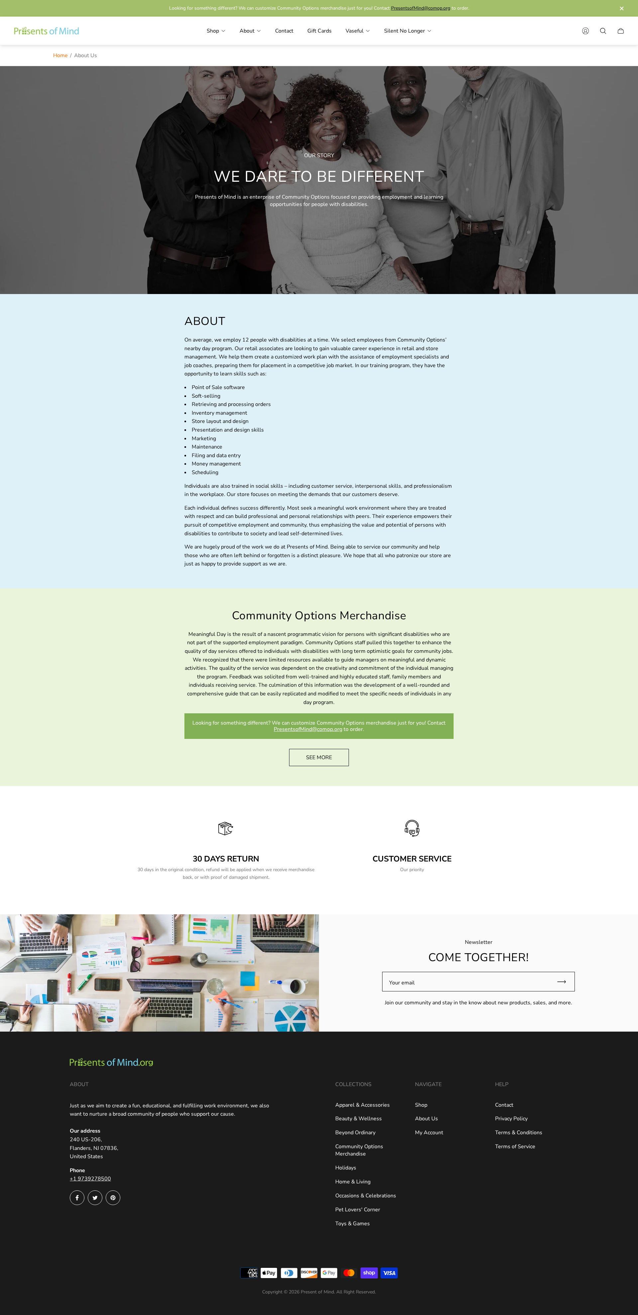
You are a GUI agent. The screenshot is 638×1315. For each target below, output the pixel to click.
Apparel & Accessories (362, 1105)
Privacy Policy (511, 1118)
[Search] (603, 31)
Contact (504, 1105)
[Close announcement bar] (621, 8)
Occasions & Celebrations (365, 1195)
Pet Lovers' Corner (357, 1209)
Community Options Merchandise (359, 1150)
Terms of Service (515, 1146)
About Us (426, 1118)
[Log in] (585, 31)
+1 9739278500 (90, 1178)
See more (319, 757)
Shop (421, 1105)
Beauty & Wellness (358, 1118)
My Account (429, 1132)
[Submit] (564, 981)
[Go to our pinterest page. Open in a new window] (113, 1197)
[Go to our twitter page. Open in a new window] (95, 1197)
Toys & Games (352, 1223)
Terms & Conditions (518, 1132)
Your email (402, 982)
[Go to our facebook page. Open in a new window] (77, 1197)
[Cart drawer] (620, 31)
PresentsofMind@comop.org (420, 8)
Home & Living (353, 1181)
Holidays (345, 1167)
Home (60, 55)
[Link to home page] (111, 1062)
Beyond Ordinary (355, 1132)
